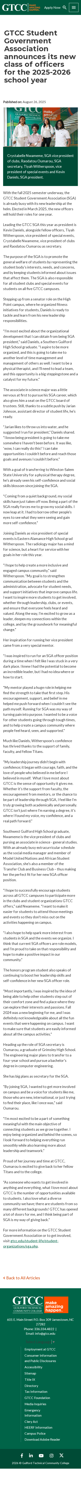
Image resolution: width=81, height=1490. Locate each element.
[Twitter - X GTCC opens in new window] (61, 1455)
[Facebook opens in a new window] (21, 1455)
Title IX (30, 1379)
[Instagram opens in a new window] (52, 1455)
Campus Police (35, 1433)
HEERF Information (38, 1427)
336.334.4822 (44, 1329)
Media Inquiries (35, 1404)
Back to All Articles (23, 1277)
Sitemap (30, 1373)
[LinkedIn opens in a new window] (31, 1455)
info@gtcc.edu (45, 1333)
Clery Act (31, 1421)
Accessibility (33, 1367)
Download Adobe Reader (42, 1439)
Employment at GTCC (40, 1349)
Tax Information (36, 1391)
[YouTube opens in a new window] (42, 1455)
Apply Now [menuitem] (52, 7)
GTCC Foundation (37, 1398)
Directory (31, 1386)
